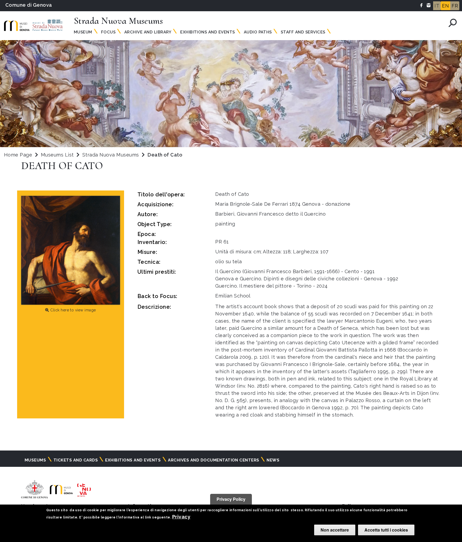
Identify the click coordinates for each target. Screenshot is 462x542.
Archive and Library (147, 32)
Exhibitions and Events (207, 32)
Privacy (181, 517)
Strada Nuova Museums (111, 155)
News (273, 460)
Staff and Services (303, 32)
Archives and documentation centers (213, 460)
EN (445, 6)
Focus (108, 32)
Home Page (18, 155)
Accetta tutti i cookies (386, 530)
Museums (35, 460)
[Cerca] (453, 23)
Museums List (57, 155)
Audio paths (258, 32)
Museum (83, 32)
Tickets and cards (75, 460)
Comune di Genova (28, 5)
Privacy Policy (231, 499)
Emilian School (233, 296)
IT (436, 6)
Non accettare (335, 530)
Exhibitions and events (133, 460)
